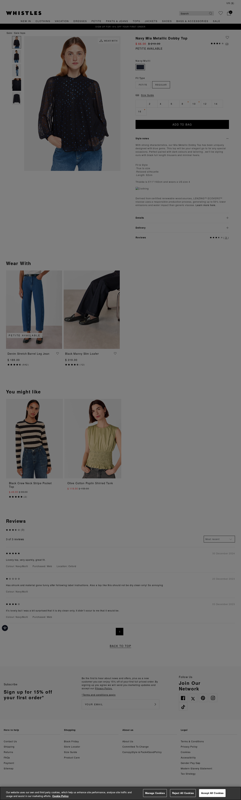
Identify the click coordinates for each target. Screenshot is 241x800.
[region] (120, 793)
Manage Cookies (155, 793)
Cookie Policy (60, 796)
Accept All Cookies (212, 793)
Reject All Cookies (183, 793)
